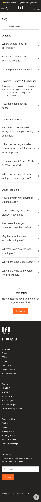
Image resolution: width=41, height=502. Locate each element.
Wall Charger (7, 400)
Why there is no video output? (18, 261)
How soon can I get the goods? (14, 105)
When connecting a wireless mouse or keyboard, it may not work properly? (18, 148)
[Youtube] (7, 339)
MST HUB (6, 392)
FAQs (4, 357)
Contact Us (20, 311)
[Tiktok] (16, 339)
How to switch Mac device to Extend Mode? (17, 199)
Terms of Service (9, 440)
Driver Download (9, 369)
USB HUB (6, 388)
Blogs (4, 353)
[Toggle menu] (2, 8)
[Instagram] (11, 339)
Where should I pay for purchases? (14, 45)
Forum (4, 361)
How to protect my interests (17, 69)
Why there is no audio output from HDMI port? (17, 272)
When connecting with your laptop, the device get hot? (17, 176)
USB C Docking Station (12, 409)
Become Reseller (9, 373)
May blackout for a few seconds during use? (14, 238)
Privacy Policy (8, 431)
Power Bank (7, 396)
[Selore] (20, 8)
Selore (10, 494)
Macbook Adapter (9, 404)
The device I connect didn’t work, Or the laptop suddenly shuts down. (17, 131)
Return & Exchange (10, 444)
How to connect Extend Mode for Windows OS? (18, 163)
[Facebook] (3, 339)
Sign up (8, 477)
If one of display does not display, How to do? (15, 212)
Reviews (5, 423)
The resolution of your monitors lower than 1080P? (17, 225)
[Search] (7, 8)
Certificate (6, 365)
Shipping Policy (8, 435)
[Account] (33, 8)
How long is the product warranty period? (15, 58)
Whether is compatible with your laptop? (16, 251)
